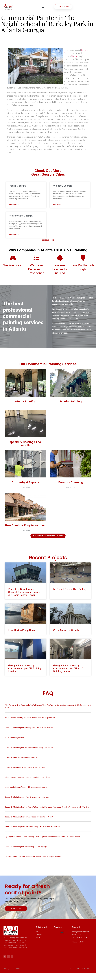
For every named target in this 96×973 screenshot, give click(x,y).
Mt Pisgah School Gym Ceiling (69, 589)
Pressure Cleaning (70, 482)
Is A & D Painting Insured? (15, 737)
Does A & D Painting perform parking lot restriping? (26, 846)
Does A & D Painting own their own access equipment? (27, 797)
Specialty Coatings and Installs (25, 443)
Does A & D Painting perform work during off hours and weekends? (32, 827)
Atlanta (74, 56)
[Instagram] (8, 956)
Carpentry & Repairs (25, 482)
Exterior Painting (71, 401)
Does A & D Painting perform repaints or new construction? (29, 728)
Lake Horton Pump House (22, 630)
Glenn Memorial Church (66, 630)
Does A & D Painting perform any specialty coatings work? (29, 817)
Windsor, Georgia (62, 185)
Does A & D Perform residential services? (21, 757)
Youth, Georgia (17, 185)
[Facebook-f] (12, 956)
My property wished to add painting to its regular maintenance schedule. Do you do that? (42, 837)
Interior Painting (25, 401)
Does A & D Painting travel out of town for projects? (26, 767)
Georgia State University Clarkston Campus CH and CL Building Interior (69, 668)
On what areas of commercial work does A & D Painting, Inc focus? (33, 856)
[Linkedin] (5, 956)
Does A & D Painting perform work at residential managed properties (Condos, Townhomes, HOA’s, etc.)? (47, 807)
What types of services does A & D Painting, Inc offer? (27, 777)
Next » (54, 240)
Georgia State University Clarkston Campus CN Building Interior (24, 668)
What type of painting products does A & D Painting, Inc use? (30, 718)
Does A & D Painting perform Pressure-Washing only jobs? (29, 747)
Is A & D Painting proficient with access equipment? (26, 787)
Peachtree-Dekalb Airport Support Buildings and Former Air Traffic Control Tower (24, 592)
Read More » (13, 204)
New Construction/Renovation (25, 525)
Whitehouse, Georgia (21, 215)
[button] (43, 7)
